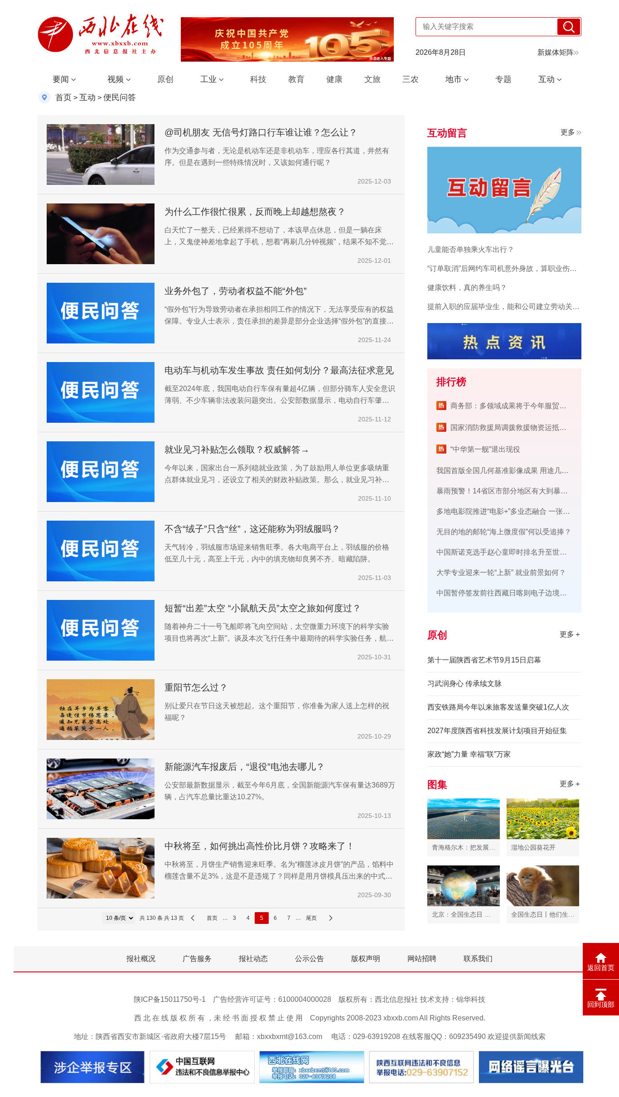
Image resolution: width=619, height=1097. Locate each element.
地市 (453, 79)
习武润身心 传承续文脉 (464, 683)
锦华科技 (470, 999)
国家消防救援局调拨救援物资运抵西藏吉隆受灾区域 (533, 427)
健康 (334, 79)
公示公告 (309, 958)
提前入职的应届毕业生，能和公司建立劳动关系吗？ (510, 306)
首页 (63, 97)
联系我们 (478, 958)
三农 (410, 79)
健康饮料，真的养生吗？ (467, 287)
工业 (208, 79)
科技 (258, 79)
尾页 (311, 918)
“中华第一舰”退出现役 (485, 449)
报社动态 (253, 958)
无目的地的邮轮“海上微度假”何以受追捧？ (503, 532)
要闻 (61, 79)
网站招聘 (421, 958)
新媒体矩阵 (555, 52)
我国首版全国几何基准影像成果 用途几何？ (506, 470)
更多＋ (570, 634)
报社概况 (140, 958)
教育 (296, 79)
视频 (115, 79)
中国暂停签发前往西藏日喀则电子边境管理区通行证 (519, 593)
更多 (568, 132)
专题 (503, 79)
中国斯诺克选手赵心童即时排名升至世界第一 (508, 552)
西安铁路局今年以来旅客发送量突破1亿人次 (498, 707)
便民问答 (119, 97)
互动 (546, 79)
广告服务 (197, 958)
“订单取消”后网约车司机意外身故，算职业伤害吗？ (509, 268)
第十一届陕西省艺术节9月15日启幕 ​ (485, 660)
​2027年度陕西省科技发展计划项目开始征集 (497, 731)
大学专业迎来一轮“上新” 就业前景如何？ (501, 572)
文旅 (372, 79)
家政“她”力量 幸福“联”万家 (469, 754)
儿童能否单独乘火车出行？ (470, 249)
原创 (165, 79)
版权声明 (365, 958)
